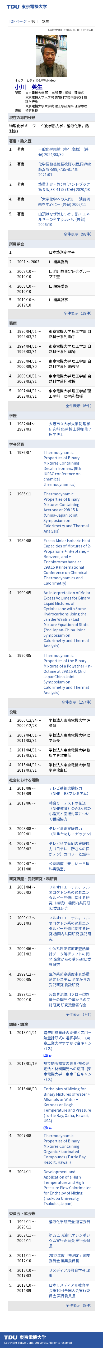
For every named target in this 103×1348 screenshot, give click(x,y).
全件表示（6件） (80, 405)
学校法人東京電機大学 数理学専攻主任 (69, 752)
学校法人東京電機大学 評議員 (69, 722)
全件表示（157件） (78, 702)
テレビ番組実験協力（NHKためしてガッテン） (71, 831)
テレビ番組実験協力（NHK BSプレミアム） (70, 790)
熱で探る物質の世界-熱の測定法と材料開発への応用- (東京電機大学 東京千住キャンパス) (68, 1071)
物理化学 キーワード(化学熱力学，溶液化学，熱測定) (49, 128)
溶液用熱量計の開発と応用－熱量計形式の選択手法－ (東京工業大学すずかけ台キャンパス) (68, 1040)
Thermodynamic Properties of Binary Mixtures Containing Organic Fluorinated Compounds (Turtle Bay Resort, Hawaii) (65, 1149)
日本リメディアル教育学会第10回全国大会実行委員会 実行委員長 (69, 1290)
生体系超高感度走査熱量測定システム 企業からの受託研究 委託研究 (69, 979)
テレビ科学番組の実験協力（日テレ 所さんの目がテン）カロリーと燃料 (69, 849)
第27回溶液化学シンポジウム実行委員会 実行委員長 (69, 1240)
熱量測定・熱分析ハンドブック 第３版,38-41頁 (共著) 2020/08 (66, 186)
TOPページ (17, 21)
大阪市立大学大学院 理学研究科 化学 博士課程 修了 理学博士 (70, 429)
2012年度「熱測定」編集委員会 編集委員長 (70, 1258)
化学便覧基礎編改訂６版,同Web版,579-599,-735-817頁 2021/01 (64, 169)
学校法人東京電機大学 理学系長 (69, 737)
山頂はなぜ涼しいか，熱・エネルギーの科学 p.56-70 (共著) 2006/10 (64, 219)
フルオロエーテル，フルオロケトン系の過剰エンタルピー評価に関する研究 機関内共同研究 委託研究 (70, 928)
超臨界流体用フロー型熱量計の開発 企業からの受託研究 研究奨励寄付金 (69, 999)
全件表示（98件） (79, 234)
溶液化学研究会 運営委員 (69, 1221)
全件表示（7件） (80, 1014)
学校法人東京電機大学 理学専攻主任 (69, 767)
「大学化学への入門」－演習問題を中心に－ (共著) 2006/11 (64, 201)
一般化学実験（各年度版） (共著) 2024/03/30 (63, 151)
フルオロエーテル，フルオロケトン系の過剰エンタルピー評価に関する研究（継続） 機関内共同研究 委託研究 (69, 897)
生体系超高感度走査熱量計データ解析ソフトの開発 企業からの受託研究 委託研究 (70, 956)
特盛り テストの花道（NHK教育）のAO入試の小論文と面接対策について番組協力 (70, 811)
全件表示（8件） (80, 1305)
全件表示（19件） (79, 313)
